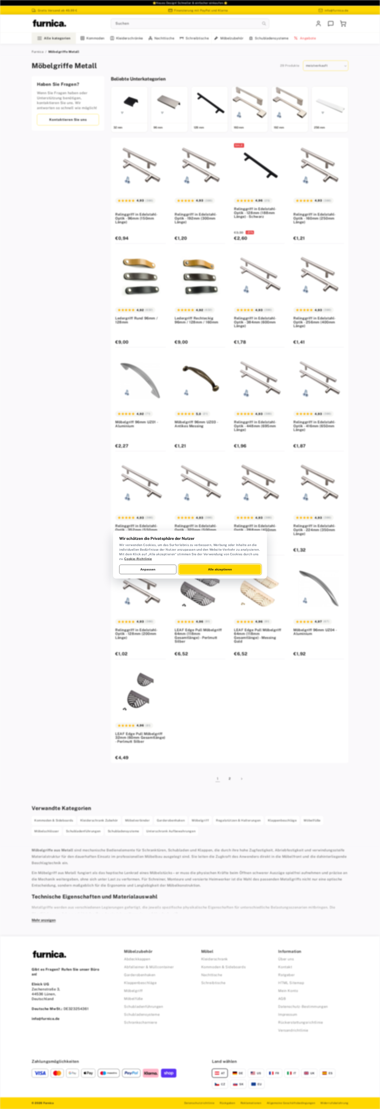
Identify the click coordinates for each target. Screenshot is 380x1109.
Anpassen (147, 569)
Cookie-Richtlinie (138, 558)
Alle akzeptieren (220, 569)
